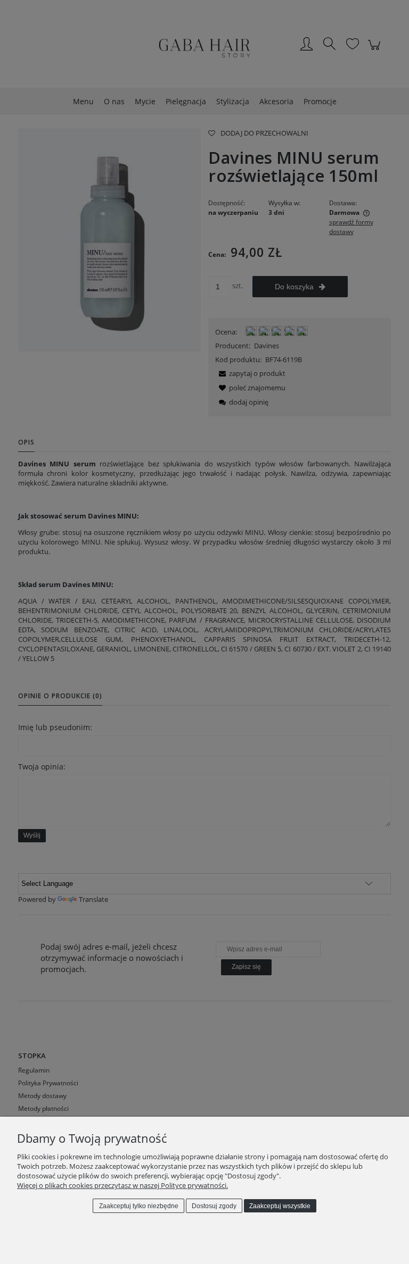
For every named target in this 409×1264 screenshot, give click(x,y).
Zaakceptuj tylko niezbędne (138, 1206)
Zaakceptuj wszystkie (279, 1206)
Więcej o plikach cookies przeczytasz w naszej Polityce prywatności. (122, 1185)
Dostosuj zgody (214, 1206)
